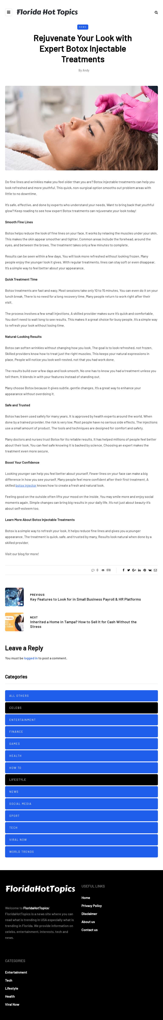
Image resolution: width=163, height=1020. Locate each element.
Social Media (20, 803)
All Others (19, 695)
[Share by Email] (155, 570)
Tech (13, 827)
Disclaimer (89, 914)
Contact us (90, 930)
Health (15, 755)
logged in (31, 658)
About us (88, 922)
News (83, 27)
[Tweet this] (128, 570)
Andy (86, 70)
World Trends (21, 851)
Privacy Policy (92, 906)
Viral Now (18, 839)
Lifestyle (17, 779)
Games (14, 743)
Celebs (15, 707)
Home (86, 897)
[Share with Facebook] (123, 570)
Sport (14, 815)
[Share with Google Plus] (134, 570)
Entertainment (22, 720)
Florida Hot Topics (47, 12)
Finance (16, 731)
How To (15, 767)
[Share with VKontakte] (150, 570)
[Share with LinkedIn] (139, 570)
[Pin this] (144, 570)
